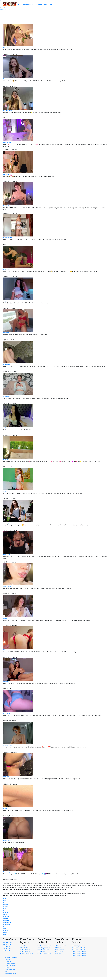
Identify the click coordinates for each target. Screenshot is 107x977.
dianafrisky (6, 396)
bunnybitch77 (7, 206)
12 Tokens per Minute (79, 948)
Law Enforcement (10, 966)
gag (4, 900)
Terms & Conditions (11, 958)
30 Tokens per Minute (79, 952)
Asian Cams (41, 952)
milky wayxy (7, 364)
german (5, 904)
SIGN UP (52, 4)
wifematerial (7, 922)
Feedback (8, 962)
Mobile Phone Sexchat (7, 10)
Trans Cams (6, 950)
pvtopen (6, 920)
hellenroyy (6, 872)
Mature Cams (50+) (26, 954)
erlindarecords (7, 523)
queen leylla (7, 840)
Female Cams (7, 944)
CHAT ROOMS (22, 4)
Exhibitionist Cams (61, 946)
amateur (6, 930)
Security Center (10, 964)
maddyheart (7, 269)
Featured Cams (7, 942)
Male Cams (6, 946)
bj (4, 910)
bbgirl (5, 902)
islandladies (7, 142)
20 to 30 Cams (25, 950)
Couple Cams (7, 948)
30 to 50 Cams (25, 952)
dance (5, 932)
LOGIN (48, 4)
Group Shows (59, 952)
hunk (4, 898)
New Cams (58, 954)
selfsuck (6, 914)
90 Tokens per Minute (79, 956)
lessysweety (7, 79)
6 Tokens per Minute (78, 946)
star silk (5, 491)
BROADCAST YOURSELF (34, 4)
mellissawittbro (8, 237)
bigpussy (6, 916)
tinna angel (6, 555)
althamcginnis (7, 745)
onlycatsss (6, 301)
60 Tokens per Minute (79, 954)
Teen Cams (23, 946)
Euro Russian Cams (43, 950)
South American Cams (44, 954)
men (4, 908)
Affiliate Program (10, 974)
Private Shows (59, 950)
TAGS (44, 4)
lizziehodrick (7, 174)
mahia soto (6, 428)
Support (7, 960)
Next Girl (3, 8)
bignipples (6, 924)
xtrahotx (6, 777)
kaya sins (6, 47)
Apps (6, 972)
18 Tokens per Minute (79, 950)
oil (4, 926)
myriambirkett (7, 459)
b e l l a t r (6, 713)
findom (5, 906)
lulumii (5, 650)
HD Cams (58, 948)
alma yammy (7, 586)
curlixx (5, 618)
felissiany (6, 681)
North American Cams (44, 946)
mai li (5, 808)
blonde (5, 912)
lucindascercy (7, 110)
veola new (6, 332)
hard (4, 934)
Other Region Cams (43, 948)
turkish (5, 918)
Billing (7, 968)
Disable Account (10, 970)
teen (4, 928)
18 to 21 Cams (24, 948)
